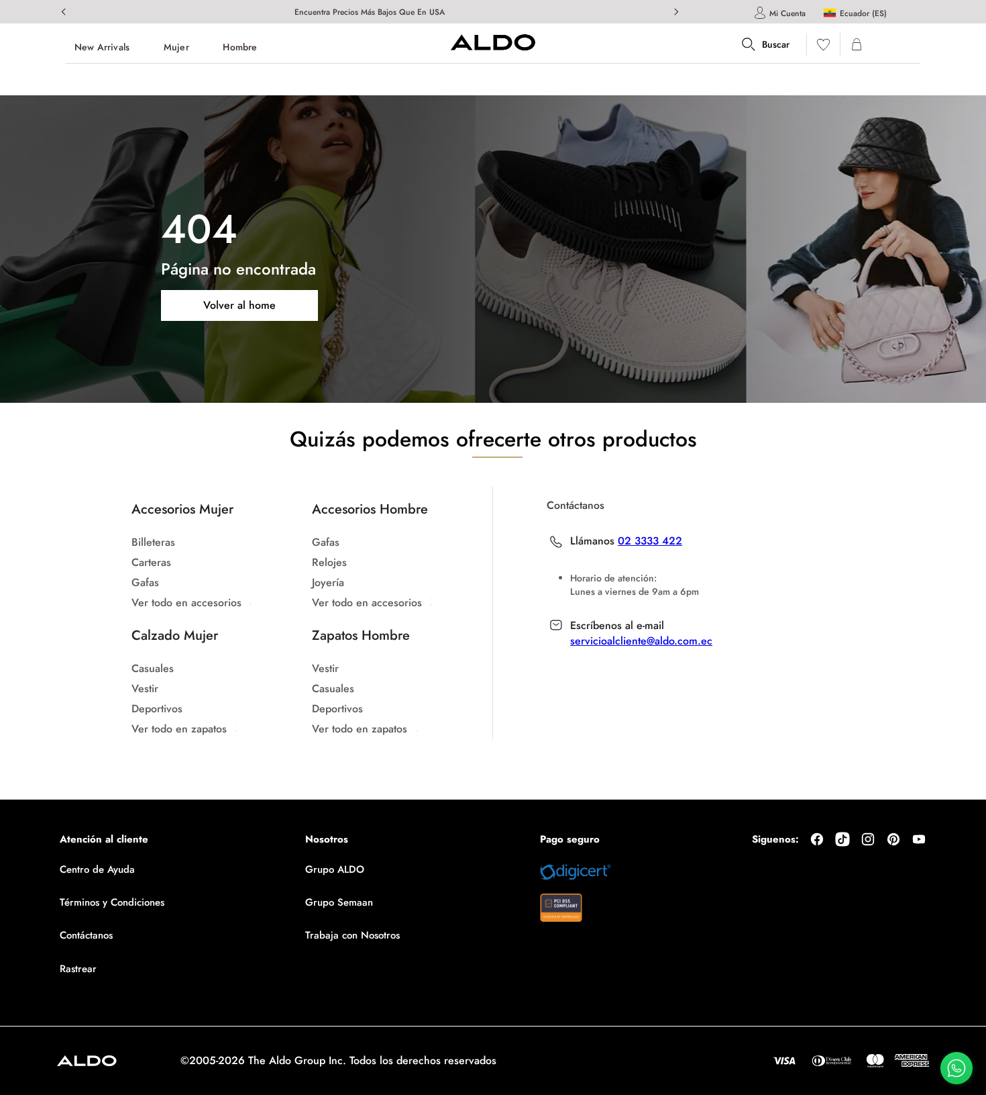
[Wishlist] (823, 47)
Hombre (240, 47)
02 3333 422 (650, 541)
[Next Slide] (676, 12)
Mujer (176, 47)
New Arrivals (101, 47)
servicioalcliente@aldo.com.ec (641, 641)
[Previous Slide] (64, 12)
